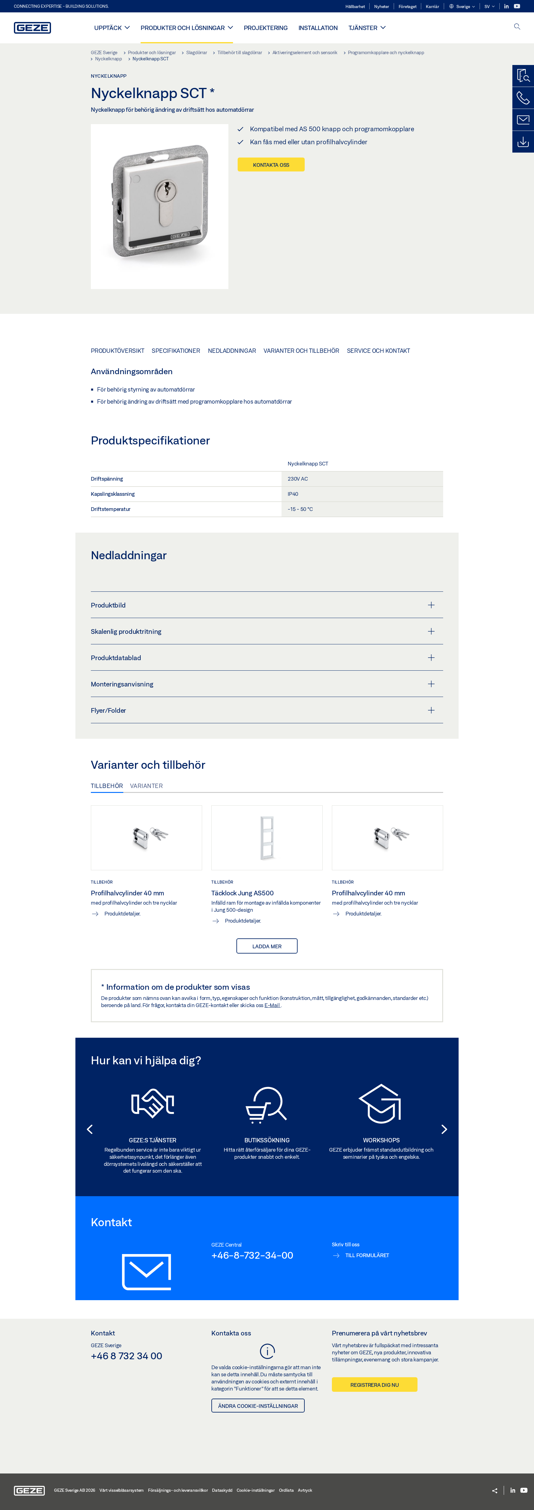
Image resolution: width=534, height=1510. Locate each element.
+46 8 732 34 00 (126, 1355)
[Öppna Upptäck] (127, 27)
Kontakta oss (271, 165)
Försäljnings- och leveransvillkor (178, 1490)
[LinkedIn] (507, 6)
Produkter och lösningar (182, 27)
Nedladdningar (232, 350)
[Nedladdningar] (523, 142)
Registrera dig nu (374, 1385)
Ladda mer (267, 946)
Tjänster (363, 27)
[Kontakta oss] (523, 98)
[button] (462, 6)
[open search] (517, 27)
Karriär (432, 6)
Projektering (266, 27)
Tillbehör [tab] (107, 785)
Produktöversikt (117, 350)
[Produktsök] (523, 76)
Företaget (408, 6)
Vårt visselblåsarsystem (122, 1490)
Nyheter (381, 6)
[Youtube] (517, 6)
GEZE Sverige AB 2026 (74, 1490)
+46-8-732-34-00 (252, 1255)
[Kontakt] (523, 120)
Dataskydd (222, 1490)
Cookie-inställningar (256, 1490)
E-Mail (273, 1005)
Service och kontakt (378, 350)
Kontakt (103, 1333)
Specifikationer (176, 350)
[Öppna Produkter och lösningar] (230, 27)
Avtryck (305, 1490)
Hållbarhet (355, 6)
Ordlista (286, 1490)
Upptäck (107, 27)
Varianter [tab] (146, 785)
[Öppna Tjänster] (383, 27)
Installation (318, 27)
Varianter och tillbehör (301, 350)
